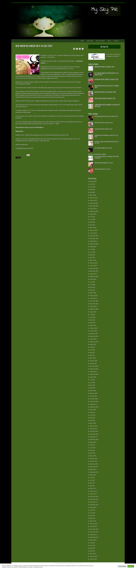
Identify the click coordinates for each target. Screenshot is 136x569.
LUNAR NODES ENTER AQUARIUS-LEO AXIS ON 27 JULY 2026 (107, 105)
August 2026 (93, 181)
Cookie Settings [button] (122, 566)
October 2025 (93, 208)
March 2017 (93, 488)
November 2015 (94, 532)
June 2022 (92, 317)
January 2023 (93, 298)
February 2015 (93, 556)
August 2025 (93, 214)
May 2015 (92, 548)
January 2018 (93, 461)
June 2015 (92, 545)
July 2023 (92, 282)
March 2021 (93, 358)
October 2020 (93, 371)
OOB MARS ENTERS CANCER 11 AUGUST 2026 (106, 79)
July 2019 (92, 412)
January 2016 (93, 526)
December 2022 (94, 301)
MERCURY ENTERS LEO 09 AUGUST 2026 (105, 92)
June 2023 (92, 284)
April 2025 (92, 225)
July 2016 (92, 510)
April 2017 (92, 485)
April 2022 (92, 322)
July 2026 (92, 184)
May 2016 (92, 515)
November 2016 (94, 499)
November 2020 (94, 369)
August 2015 (93, 540)
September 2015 (94, 537)
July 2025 (92, 217)
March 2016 (93, 521)
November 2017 (94, 466)
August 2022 (93, 312)
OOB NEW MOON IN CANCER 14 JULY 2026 (104, 163)
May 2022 (92, 320)
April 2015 (92, 551)
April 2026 (92, 192)
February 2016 (93, 524)
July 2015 (92, 543)
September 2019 (94, 407)
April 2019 (92, 420)
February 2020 (93, 393)
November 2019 (94, 401)
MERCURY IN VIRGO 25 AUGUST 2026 (104, 67)
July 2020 (92, 380)
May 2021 (92, 352)
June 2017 (92, 480)
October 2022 (93, 306)
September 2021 (94, 342)
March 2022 (93, 325)
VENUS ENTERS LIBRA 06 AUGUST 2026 (105, 98)
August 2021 (93, 344)
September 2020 (94, 374)
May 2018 (92, 450)
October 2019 (93, 404)
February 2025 (93, 230)
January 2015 (93, 559)
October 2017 (93, 469)
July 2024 (92, 249)
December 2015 (94, 529)
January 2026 (93, 200)
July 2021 (92, 347)
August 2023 (93, 279)
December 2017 (94, 464)
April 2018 (92, 453)
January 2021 (93, 363)
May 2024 (92, 255)
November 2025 (94, 206)
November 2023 (94, 271)
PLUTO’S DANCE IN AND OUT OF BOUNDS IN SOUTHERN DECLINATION (107, 157)
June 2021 (92, 350)
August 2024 (93, 246)
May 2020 (92, 385)
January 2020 (93, 396)
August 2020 (93, 377)
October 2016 (93, 502)
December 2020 (94, 366)
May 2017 (92, 483)
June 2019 (92, 415)
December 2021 (94, 333)
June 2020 (92, 382)
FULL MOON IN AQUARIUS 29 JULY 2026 (103, 148)
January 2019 (93, 428)
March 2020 (93, 390)
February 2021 (93, 361)
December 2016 (94, 496)
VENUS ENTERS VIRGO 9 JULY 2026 (102, 169)
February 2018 (93, 458)
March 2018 (93, 456)
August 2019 (93, 409)
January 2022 (93, 331)
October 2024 (93, 241)
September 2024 (94, 244)
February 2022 (93, 328)
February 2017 (93, 491)
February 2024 (93, 263)
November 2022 (94, 303)
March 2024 (93, 260)
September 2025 (94, 211)
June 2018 (92, 447)
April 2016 (92, 518)
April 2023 (92, 290)
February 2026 (93, 198)
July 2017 (92, 477)
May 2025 (92, 222)
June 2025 (92, 219)
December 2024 (94, 236)
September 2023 (94, 276)
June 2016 (92, 513)
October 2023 (93, 274)
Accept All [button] (130, 566)
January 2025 (93, 233)
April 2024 (92, 257)
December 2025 (94, 203)
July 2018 (92, 445)
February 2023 (93, 295)
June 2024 (92, 252)
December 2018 (94, 431)
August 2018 (93, 442)
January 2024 (93, 265)
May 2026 (92, 189)
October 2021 (93, 339)
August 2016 (93, 507)
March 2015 (93, 553)
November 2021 (94, 336)
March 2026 (93, 195)
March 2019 (93, 423)
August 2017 (93, 475)
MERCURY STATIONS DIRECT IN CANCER (97, 154)
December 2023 (94, 268)
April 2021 (92, 355)
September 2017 (94, 472)
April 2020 (92, 388)
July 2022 (92, 314)
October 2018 (93, 437)
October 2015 (93, 534)
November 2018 (94, 434)
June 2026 (92, 187)
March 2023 (93, 293)
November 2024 (94, 238)
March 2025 (93, 227)
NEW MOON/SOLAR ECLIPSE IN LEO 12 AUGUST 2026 (107, 87)
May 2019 (92, 418)
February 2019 (93, 426)
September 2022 (94, 309)
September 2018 (94, 439)
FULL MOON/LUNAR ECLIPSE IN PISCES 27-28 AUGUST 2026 (106, 74)
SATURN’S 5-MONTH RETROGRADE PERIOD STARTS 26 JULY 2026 (107, 142)
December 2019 (94, 399)
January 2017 (93, 494)
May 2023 (92, 287)
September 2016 (94, 504)
